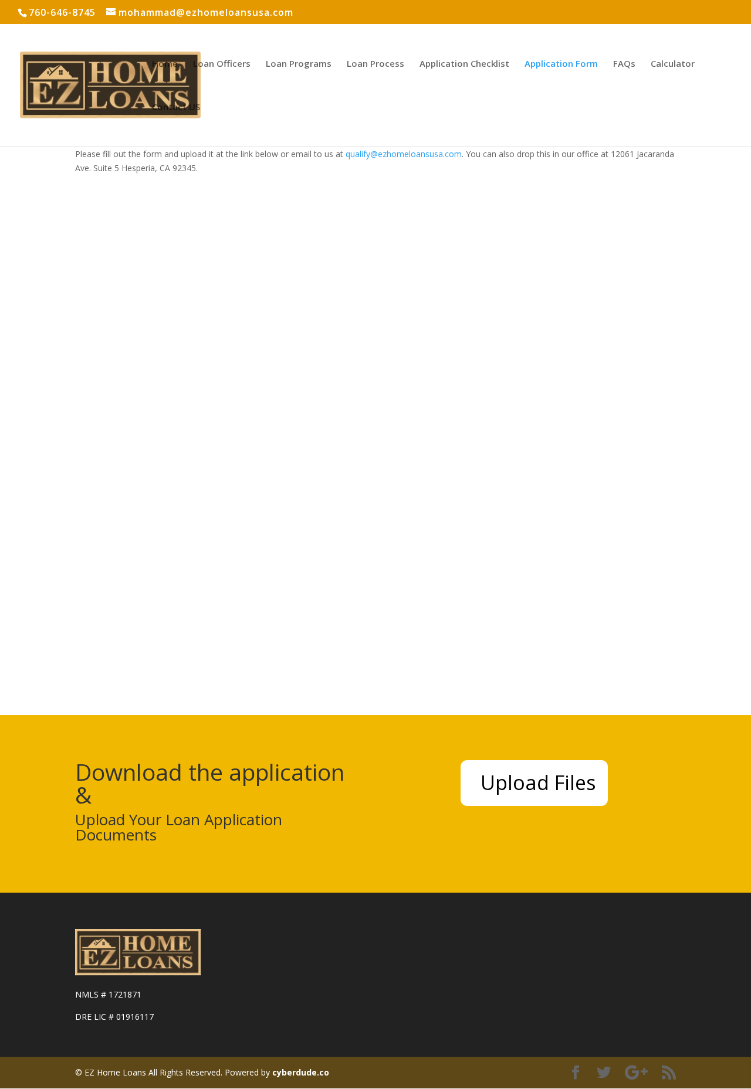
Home (165, 64)
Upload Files (538, 782)
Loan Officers (222, 64)
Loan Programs (298, 64)
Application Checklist (464, 64)
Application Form (561, 64)
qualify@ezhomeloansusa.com (404, 153)
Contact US (176, 108)
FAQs (624, 64)
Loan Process (375, 64)
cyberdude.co (300, 1072)
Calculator (673, 64)
